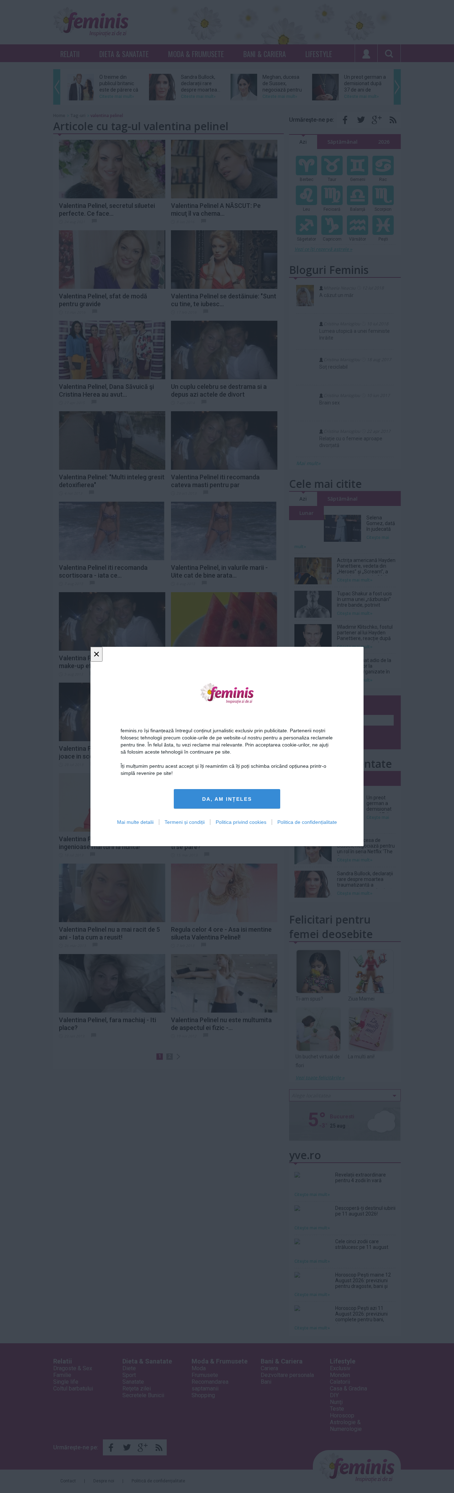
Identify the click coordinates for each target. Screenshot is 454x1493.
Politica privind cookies (241, 822)
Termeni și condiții (185, 822)
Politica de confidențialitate (307, 822)
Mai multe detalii (135, 822)
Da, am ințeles (227, 799)
